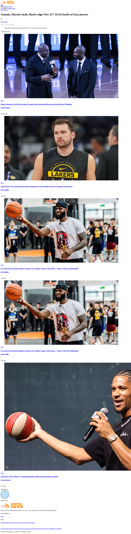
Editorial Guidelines (56, 528)
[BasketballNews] (7, 3)
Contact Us (16, 522)
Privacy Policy (24, 522)
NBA (2, 5)
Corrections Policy (18, 528)
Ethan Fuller (4, 22)
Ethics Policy (31, 522)
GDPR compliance (37, 528)
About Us (10, 522)
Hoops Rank (4, 522)
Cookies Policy (27, 528)
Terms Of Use (47, 528)
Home (2, 10)
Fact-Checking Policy (7, 528)
